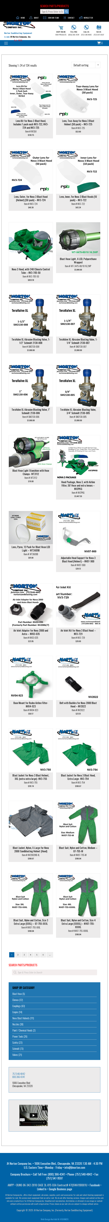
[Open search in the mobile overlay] (54, 972)
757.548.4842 (18, 1073)
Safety (15, 1042)
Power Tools (17, 1036)
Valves (15, 1054)
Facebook (95, 1185)
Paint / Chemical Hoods (22, 1030)
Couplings (16, 1006)
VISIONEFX (64, 1219)
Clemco (15, 999)
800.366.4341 (18, 1076)
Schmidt (15, 1048)
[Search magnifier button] (66, 11)
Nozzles (15, 1024)
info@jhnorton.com (74, 1167)
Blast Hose (17, 993)
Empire (15, 1012)
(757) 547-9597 (99, 33)
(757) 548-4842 (86, 33)
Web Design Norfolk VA (50, 1219)
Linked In (41, 1189)
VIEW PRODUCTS (60, 33)
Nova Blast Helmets (21, 1018)
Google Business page (60, 1189)
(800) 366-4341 (73, 33)
